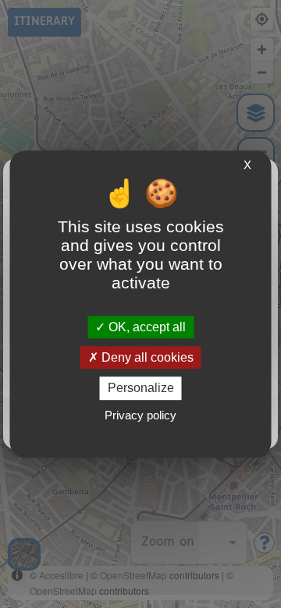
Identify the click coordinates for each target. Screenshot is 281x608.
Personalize (141, 388)
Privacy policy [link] (140, 415)
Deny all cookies (146, 357)
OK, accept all (145, 327)
